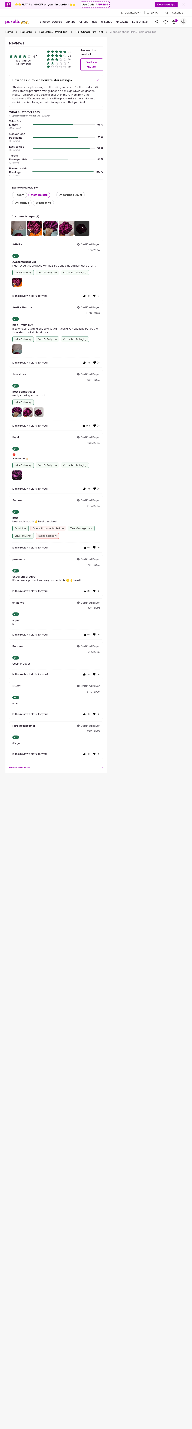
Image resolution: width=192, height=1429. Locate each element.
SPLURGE (106, 21)
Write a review (91, 64)
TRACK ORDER (176, 12)
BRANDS (70, 21)
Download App (166, 4)
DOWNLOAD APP (133, 12)
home (9, 32)
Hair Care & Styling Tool (53, 32)
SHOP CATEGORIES (51, 21)
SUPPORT (156, 12)
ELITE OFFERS (140, 21)
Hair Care (26, 32)
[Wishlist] (165, 22)
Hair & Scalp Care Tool (89, 32)
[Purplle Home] (12, 22)
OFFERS (83, 21)
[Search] (157, 22)
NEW (94, 21)
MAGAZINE (122, 21)
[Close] (184, 4)
